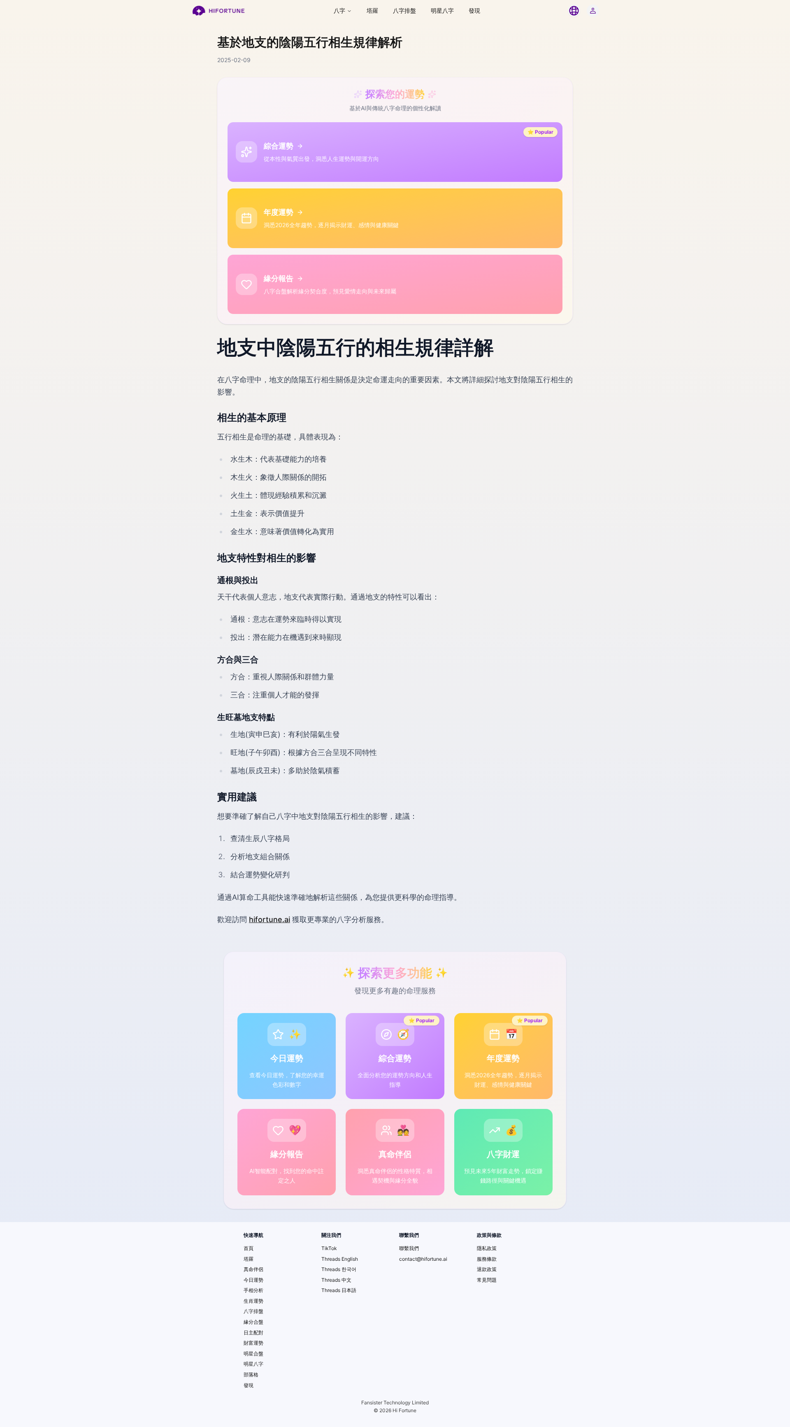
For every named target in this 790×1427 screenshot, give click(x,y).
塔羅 (372, 10)
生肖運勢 (253, 1301)
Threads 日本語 (338, 1290)
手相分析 (253, 1290)
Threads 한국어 (338, 1269)
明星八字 (442, 10)
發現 (474, 10)
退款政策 (487, 1269)
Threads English (339, 1259)
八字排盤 (404, 10)
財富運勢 (253, 1343)
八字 (339, 10)
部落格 (251, 1374)
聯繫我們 (409, 1248)
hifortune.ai (269, 919)
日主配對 (253, 1332)
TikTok (329, 1248)
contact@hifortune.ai (423, 1259)
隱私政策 (487, 1248)
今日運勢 (253, 1280)
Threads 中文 (336, 1280)
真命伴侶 (253, 1269)
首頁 (248, 1248)
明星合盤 (253, 1353)
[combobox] (574, 11)
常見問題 (487, 1280)
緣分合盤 (253, 1322)
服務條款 (487, 1259)
